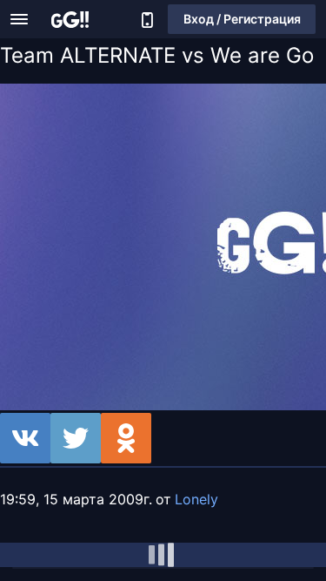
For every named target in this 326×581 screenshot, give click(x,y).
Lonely (196, 499)
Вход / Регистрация (242, 18)
